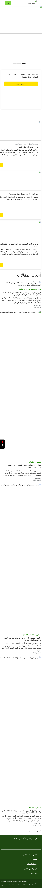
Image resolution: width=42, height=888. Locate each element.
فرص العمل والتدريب (29, 869)
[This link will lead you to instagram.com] (28, 846)
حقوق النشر (33, 859)
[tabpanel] (21, 20)
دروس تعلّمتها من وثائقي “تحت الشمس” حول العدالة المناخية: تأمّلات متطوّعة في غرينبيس (21, 294)
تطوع (33, 289)
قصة (39, 289)
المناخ (20, 289)
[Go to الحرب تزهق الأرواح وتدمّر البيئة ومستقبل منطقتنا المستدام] (15, 63)
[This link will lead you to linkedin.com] (16, 846)
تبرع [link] (8, 3)
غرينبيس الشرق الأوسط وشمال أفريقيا (24, 838)
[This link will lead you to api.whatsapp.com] (12, 846)
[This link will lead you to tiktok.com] (20, 846)
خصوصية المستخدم (30, 855)
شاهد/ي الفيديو (21, 84)
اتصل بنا (34, 873)
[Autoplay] (26, 63)
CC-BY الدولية (3, 884)
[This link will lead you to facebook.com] (36, 846)
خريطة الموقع (32, 864)
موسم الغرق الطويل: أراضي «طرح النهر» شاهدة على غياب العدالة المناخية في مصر (21, 812)
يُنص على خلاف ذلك (28, 884)
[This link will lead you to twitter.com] (32, 846)
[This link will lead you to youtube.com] (21, 89)
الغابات (31, 635)
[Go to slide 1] (23, 63)
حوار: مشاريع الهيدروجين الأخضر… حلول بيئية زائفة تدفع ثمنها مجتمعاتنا (22, 466)
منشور (38, 462)
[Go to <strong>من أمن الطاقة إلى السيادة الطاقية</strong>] (19, 63)
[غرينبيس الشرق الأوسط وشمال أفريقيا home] (24, 3)
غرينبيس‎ (26, 289)
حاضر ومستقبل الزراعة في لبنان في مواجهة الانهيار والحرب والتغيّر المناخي (22, 639)
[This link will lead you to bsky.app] (8, 846)
